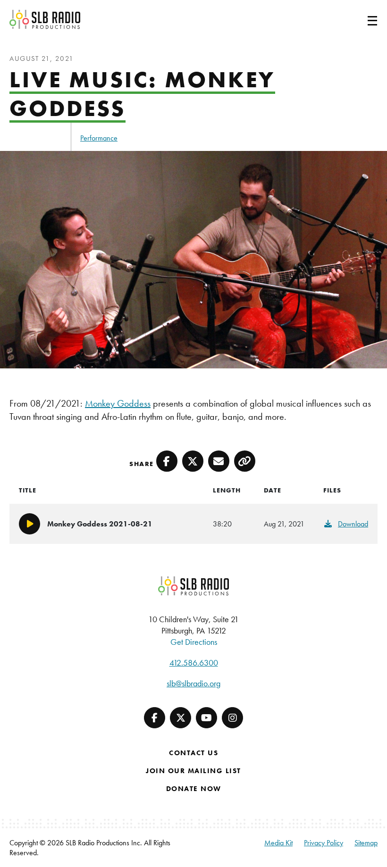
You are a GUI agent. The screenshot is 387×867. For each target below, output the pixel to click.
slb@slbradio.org (193, 683)
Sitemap (366, 843)
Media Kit (278, 843)
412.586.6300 (193, 662)
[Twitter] (180, 717)
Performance (99, 138)
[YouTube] (206, 717)
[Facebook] (154, 717)
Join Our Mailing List (193, 770)
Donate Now (193, 788)
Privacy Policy (323, 843)
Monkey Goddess (118, 403)
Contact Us (193, 753)
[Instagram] (232, 717)
